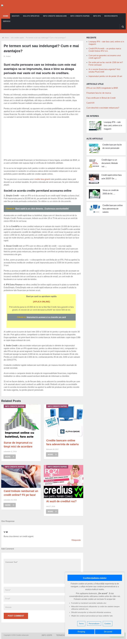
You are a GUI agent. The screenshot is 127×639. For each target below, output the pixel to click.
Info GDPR (47, 635)
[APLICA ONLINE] (41, 302)
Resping (81, 632)
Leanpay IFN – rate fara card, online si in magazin (113, 125)
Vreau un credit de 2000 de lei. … (111, 192)
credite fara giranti (42, 179)
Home (5, 16)
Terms (81, 624)
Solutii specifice (31, 16)
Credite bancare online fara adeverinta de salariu (113, 208)
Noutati (15, 16)
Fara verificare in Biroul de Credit (100, 98)
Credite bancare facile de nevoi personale (112, 146)
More (7, 457)
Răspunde (76, 540)
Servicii (6, 21)
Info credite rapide (80, 16)
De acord (108, 632)
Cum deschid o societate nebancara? (102, 108)
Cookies (107, 624)
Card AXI (90, 103)
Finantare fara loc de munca (98, 93)
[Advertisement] (44, 138)
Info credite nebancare (55, 16)
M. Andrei (7, 56)
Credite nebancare (22, 635)
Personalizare (94, 624)
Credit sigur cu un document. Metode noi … (110, 163)
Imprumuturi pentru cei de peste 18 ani (105, 76)
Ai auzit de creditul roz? (61, 501)
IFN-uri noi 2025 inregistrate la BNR (102, 88)
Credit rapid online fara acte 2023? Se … (111, 176)
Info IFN (97, 16)
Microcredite (111, 16)
